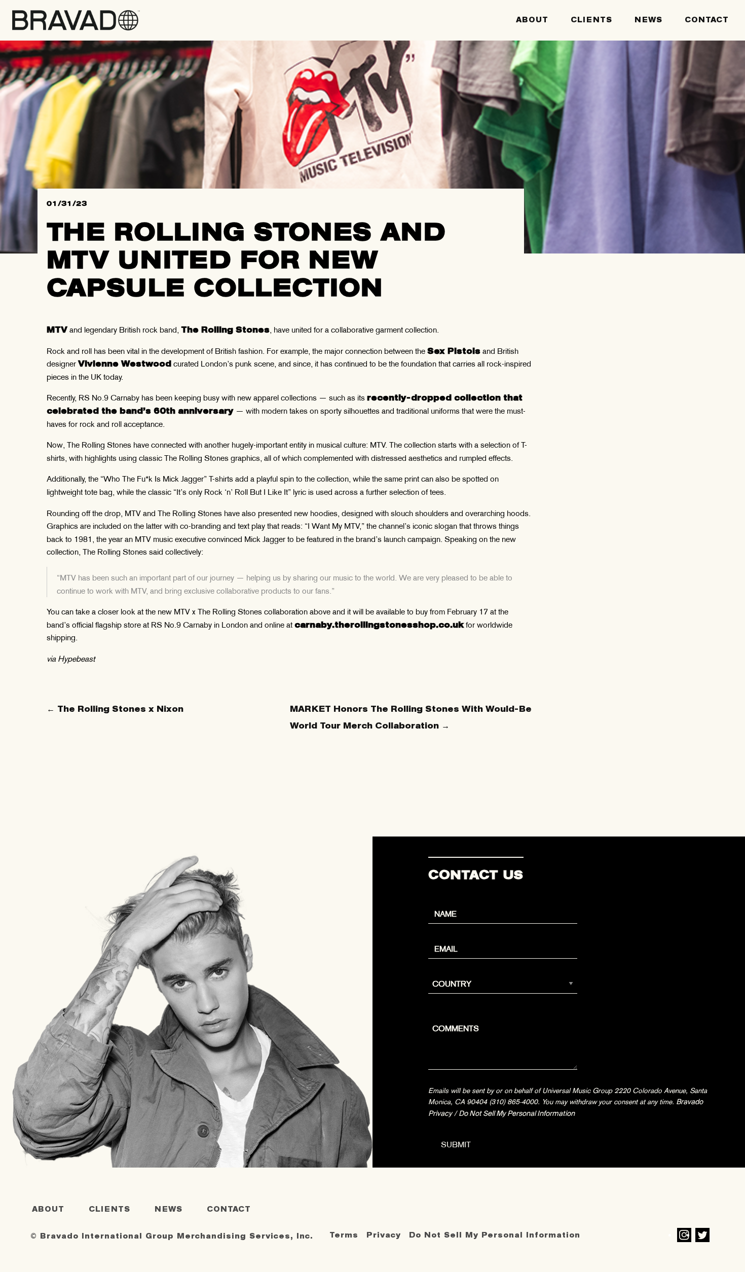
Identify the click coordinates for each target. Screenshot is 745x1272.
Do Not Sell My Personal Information (517, 1113)
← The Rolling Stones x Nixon (115, 709)
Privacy (383, 1235)
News (648, 20)
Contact (707, 20)
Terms (343, 1235)
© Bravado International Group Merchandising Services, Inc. (171, 1236)
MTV (57, 330)
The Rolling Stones (225, 330)
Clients (591, 20)
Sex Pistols (453, 351)
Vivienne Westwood (124, 364)
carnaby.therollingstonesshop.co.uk (379, 625)
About (532, 20)
